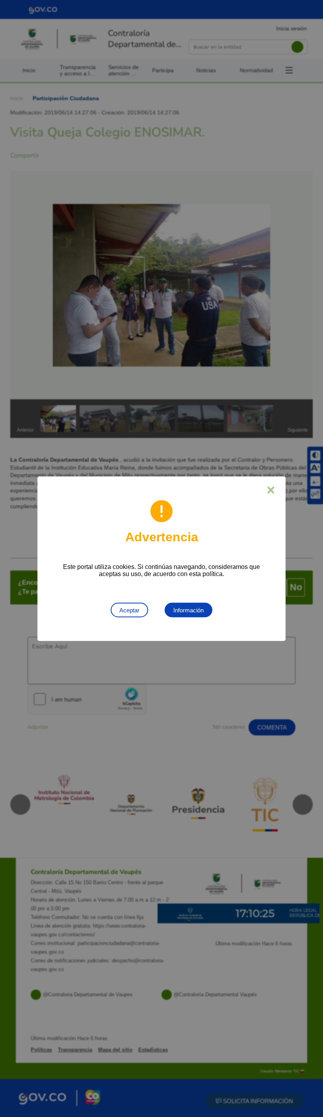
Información (188, 609)
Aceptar (129, 609)
